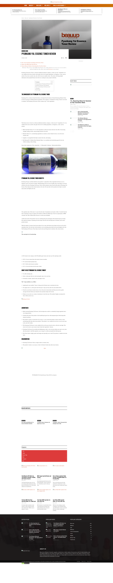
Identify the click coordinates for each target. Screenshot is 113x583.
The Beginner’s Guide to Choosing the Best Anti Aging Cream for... (84, 126)
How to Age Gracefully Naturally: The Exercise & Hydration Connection (28, 423)
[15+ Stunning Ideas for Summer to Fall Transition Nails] (29, 10)
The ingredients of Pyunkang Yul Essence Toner (44, 83)
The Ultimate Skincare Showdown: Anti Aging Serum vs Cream (43, 423)
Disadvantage (37, 89)
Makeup (72, 98)
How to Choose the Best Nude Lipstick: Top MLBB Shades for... (60, 537)
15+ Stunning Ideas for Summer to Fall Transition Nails (80, 101)
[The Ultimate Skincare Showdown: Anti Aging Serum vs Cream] (75, 10)
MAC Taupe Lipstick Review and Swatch (44, 476)
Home (23, 18)
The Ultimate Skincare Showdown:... (62, 9)
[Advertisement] (44, 113)
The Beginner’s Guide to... (86, 9)
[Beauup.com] (56, 2)
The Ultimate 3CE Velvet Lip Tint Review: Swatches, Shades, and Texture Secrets (29, 477)
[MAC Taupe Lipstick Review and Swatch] (44, 470)
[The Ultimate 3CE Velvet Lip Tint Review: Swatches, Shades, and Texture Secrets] (29, 470)
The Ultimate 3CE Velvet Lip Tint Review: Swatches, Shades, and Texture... (59, 524)
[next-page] (73, 131)
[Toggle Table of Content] (51, 82)
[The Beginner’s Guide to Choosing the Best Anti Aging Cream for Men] (98, 10)
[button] (81, 5)
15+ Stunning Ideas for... (17, 9)
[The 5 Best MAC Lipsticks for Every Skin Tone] (44, 494)
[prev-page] (71, 131)
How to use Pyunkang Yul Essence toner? (42, 86)
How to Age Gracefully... (40, 9)
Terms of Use (83, 561)
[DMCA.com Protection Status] (25, 563)
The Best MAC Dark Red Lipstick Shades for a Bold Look (29, 500)
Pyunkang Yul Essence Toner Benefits (42, 85)
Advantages (37, 88)
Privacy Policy (89, 561)
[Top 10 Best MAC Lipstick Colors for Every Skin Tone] (60, 494)
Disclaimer (50, 69)
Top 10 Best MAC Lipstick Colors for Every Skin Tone (59, 500)
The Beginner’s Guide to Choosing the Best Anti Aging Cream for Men (60, 423)
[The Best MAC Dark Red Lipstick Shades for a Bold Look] (29, 494)
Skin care (26, 18)
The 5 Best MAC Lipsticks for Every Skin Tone (43, 500)
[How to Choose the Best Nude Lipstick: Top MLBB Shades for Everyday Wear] (60, 470)
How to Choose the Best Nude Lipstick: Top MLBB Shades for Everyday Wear (60, 477)
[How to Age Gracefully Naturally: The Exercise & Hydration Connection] (52, 10)
